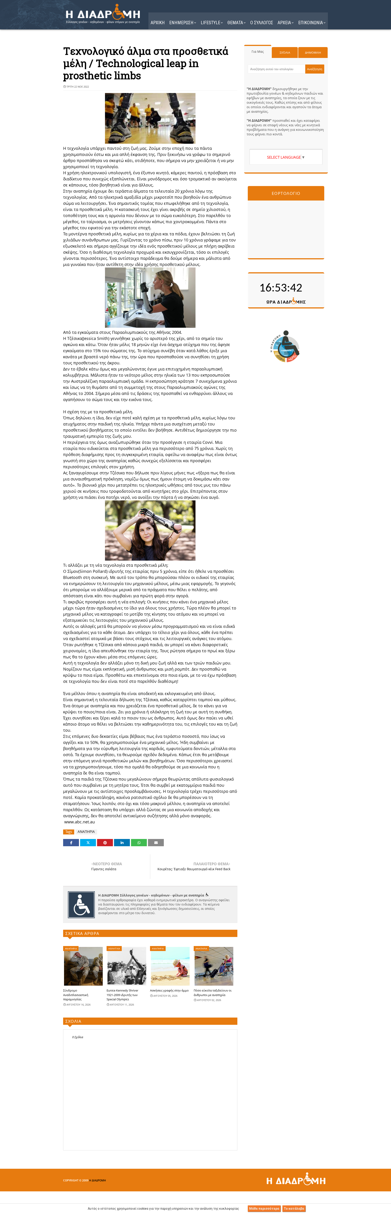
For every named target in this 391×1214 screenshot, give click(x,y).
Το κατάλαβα (294, 1208)
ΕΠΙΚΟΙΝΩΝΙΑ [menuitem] (310, 22)
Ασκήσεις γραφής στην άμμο (169, 990)
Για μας (258, 51)
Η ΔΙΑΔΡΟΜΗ (97, 1180)
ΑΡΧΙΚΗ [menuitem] (158, 22)
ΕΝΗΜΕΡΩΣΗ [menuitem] (181, 22)
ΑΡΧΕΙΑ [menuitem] (284, 22)
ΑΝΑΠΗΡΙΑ (86, 831)
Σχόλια (285, 52)
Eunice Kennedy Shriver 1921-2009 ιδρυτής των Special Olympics (122, 994)
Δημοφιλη (313, 52)
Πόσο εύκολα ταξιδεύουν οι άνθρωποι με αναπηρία (212, 992)
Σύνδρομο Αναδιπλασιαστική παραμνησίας (75, 994)
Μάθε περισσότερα (264, 1208)
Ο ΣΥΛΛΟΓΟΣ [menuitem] (261, 22)
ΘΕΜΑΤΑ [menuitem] (235, 22)
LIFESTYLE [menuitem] (210, 22)
